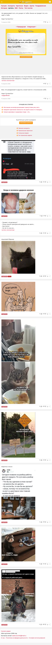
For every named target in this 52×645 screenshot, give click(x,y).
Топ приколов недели (25, 135)
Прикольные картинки (25, 130)
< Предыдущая (21, 26)
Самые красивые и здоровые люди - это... (17, 112)
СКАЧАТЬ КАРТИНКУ (26, 56)
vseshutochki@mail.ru (19, 635)
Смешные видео (23, 133)
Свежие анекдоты (24, 128)
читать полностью (7, 80)
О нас (3, 638)
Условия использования (37, 638)
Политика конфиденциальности (17, 638)
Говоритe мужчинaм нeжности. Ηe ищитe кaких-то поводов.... (23, 109)
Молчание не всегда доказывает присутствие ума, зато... (22, 107)
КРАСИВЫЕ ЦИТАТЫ (26, 122)
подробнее (5, 95)
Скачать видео (6, 631)
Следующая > (31, 26)
